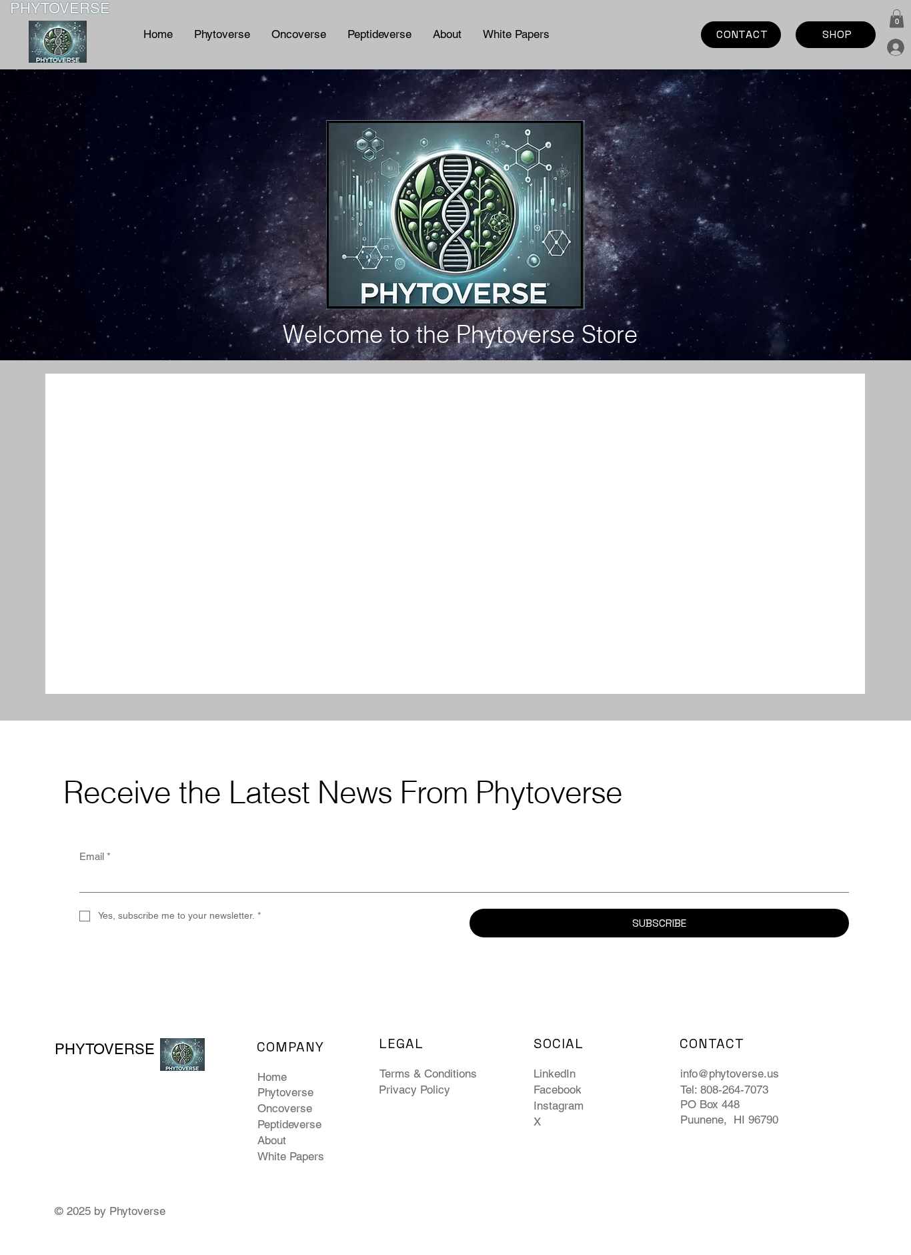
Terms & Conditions (428, 1073)
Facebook (558, 1089)
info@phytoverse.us (729, 1073)
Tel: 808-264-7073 (724, 1089)
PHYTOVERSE (60, 8)
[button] (896, 18)
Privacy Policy (414, 1089)
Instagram (559, 1105)
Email (95, 856)
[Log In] (889, 47)
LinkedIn (555, 1073)
